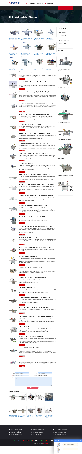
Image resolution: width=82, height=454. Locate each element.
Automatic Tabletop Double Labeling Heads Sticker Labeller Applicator (49, 416)
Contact (38, 8)
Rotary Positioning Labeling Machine (60, 429)
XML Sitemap (45, 443)
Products (20, 8)
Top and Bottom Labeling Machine (60, 432)
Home (11, 8)
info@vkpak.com (50, 3)
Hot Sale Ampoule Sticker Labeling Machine (65, 87)
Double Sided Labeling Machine (16, 429)
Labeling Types (27, 8)
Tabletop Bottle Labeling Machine (60, 434)
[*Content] (12, 385)
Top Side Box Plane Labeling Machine (49, 402)
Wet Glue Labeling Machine (37, 434)
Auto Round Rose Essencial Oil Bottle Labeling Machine (13, 416)
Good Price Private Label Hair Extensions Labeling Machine (21, 403)
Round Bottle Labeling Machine (16, 431)
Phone (13, 375)
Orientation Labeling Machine (38, 432)
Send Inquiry (33, 387)
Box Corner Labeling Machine (59, 431)
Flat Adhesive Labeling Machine (38, 429)
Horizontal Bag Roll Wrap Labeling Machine (39, 402)
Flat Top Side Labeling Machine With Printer (21, 416)
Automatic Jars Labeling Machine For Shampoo (30, 416)
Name (13, 373)
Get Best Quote (22, 79)
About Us (15, 8)
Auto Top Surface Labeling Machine (64, 105)
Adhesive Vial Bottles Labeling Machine (39, 416)
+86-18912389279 (31, 3)
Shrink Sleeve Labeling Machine (16, 434)
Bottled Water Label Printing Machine (64, 194)
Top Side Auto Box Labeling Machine (64, 122)
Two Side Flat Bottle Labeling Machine (64, 139)
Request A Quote (65, 8)
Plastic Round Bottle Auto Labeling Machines (13, 402)
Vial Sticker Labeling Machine (16, 432)
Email (36, 373)
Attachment (35, 375)
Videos (33, 8)
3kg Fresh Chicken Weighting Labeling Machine (31, 402)
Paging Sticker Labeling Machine (38, 431)
